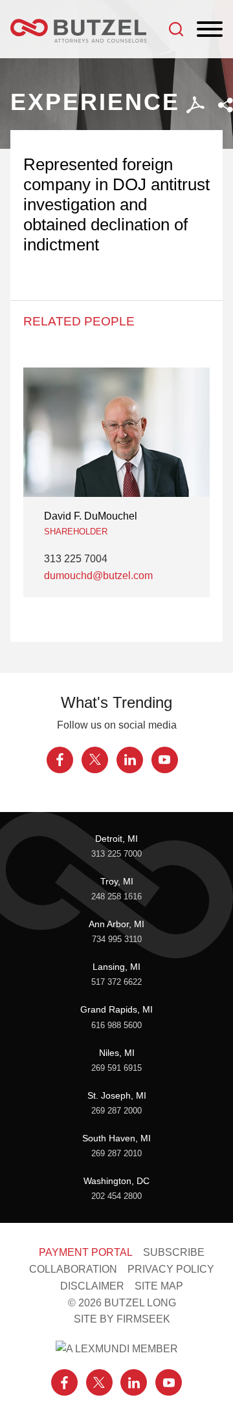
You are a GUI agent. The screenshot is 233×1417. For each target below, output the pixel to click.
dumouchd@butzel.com (98, 575)
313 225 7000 (116, 854)
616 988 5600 (116, 1025)
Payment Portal (86, 1252)
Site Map (159, 1285)
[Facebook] (60, 760)
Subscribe (174, 1252)
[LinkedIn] (129, 760)
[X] (95, 760)
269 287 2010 (116, 1153)
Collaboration (73, 1269)
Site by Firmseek (122, 1318)
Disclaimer (92, 1285)
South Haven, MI (116, 1138)
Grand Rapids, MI (116, 1009)
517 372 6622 (116, 982)
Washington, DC (116, 1181)
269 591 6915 (116, 1068)
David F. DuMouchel (90, 516)
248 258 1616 (116, 896)
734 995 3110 (117, 939)
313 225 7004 (75, 558)
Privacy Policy (171, 1269)
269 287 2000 (116, 1110)
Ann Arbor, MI (116, 924)
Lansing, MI (116, 966)
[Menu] (209, 29)
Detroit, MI (116, 838)
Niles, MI (117, 1053)
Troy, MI (116, 881)
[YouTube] (164, 760)
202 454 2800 (116, 1196)
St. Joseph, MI (116, 1095)
